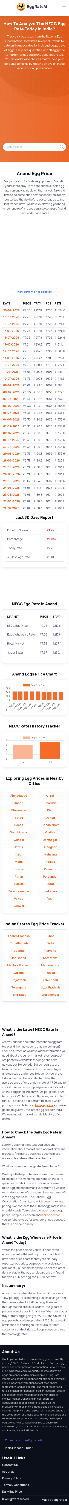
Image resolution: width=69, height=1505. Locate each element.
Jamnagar (50, 840)
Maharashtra (50, 965)
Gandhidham (50, 825)
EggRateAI (37, 6)
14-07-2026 (11, 351)
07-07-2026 (11, 399)
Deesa (18, 825)
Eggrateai (60, 1500)
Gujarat (18, 951)
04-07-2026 (11, 419)
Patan (19, 876)
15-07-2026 (11, 344)
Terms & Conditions (15, 1485)
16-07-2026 (11, 338)
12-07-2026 (11, 365)
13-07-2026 (11, 358)
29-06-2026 (11, 454)
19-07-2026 (11, 317)
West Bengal (50, 995)
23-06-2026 (11, 495)
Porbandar (50, 876)
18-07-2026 (11, 324)
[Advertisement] (34, 108)
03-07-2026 (11, 426)
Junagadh (50, 847)
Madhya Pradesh (18, 965)
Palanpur (50, 869)
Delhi (50, 943)
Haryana (50, 951)
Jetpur (18, 847)
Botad (19, 818)
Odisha (19, 973)
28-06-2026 (11, 460)
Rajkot (18, 884)
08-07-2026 (11, 392)
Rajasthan (19, 980)
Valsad (18, 898)
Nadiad (50, 862)
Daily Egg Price (12, 1492)
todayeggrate (44, 1105)
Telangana (18, 987)
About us (8, 1472)
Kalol (18, 854)
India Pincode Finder (19, 1448)
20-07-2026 (11, 310)
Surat (50, 884)
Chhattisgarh (19, 943)
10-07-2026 (11, 379)
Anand (18, 803)
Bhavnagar (18, 810)
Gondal (19, 840)
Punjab (50, 973)
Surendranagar (18, 891)
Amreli (50, 796)
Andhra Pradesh (19, 936)
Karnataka (50, 958)
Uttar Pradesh (50, 987)
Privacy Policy (11, 1478)
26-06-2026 (11, 474)
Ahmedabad (18, 796)
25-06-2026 (11, 481)
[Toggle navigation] (63, 8)
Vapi (50, 898)
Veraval (19, 906)
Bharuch (50, 803)
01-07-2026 (11, 440)
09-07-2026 (11, 385)
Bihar (50, 936)
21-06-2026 (11, 508)
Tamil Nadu (50, 980)
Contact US (10, 1465)
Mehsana (50, 854)
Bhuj (50, 810)
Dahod (50, 818)
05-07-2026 (11, 413)
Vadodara (50, 891)
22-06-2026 (11, 501)
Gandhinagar (19, 832)
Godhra (50, 832)
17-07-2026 (11, 331)
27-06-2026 (11, 467)
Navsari (19, 869)
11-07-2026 (11, 372)
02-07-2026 (11, 433)
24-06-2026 (11, 488)
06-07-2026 (11, 406)
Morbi (19, 862)
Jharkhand (19, 958)
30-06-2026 (11, 447)
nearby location (50, 1215)
